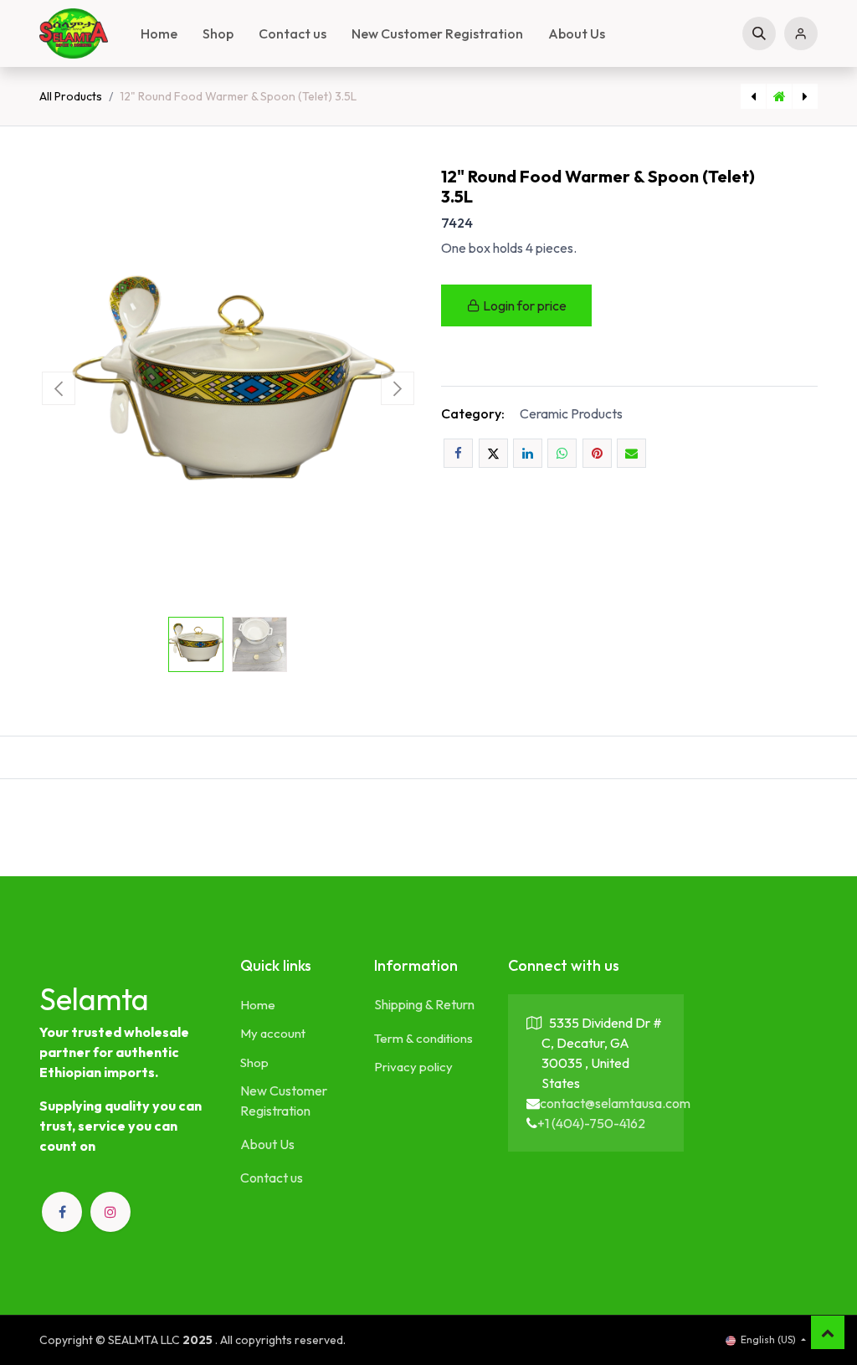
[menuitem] (159, 33)
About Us (267, 1144)
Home (257, 1005)
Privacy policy (413, 1067)
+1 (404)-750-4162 (591, 1123)
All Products (70, 96)
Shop (254, 1062)
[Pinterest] (597, 453)
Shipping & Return (424, 1004)
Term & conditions (423, 1038)
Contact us (271, 1177)
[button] (759, 33)
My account (272, 1033)
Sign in (801, 33)
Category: (473, 413)
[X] (493, 453)
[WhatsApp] (562, 453)
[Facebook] (458, 453)
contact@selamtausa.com (615, 1103)
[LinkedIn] (527, 453)
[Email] (631, 453)
